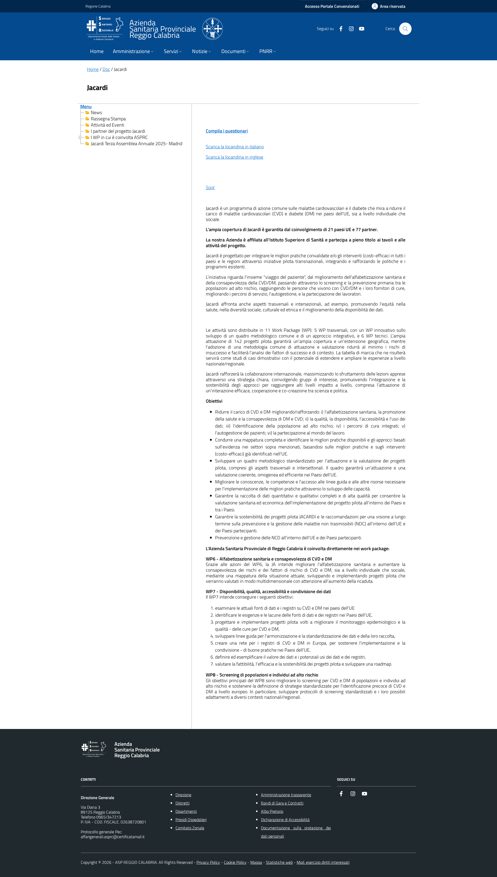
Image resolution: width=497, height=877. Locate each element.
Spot (210, 187)
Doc (106, 69)
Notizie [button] (199, 51)
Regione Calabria (98, 6)
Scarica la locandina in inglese (234, 156)
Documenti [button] (233, 51)
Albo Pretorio (272, 811)
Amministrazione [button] (131, 51)
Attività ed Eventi (107, 125)
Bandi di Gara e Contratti (282, 803)
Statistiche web (279, 862)
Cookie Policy (235, 862)
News (96, 112)
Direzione (183, 795)
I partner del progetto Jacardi (118, 131)
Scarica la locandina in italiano (235, 146)
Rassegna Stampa (108, 119)
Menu (86, 106)
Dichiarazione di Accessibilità (285, 819)
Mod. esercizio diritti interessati (323, 862)
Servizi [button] (171, 51)
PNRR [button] (265, 51)
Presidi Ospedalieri (191, 819)
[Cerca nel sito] (405, 29)
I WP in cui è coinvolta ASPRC (119, 137)
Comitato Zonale (190, 828)
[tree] (135, 128)
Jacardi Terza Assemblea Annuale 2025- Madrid (136, 144)
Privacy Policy (208, 862)
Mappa (256, 862)
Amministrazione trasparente (286, 795)
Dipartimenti (186, 811)
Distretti (182, 803)
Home (97, 51)
